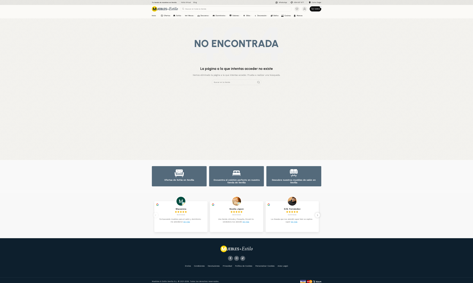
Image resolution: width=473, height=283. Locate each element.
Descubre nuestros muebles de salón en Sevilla (294, 181)
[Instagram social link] (236, 258)
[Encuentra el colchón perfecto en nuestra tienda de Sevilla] (236, 173)
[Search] (258, 82)
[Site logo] (165, 9)
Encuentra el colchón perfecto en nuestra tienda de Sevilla (237, 181)
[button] (317, 215)
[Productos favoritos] (297, 8)
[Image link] (236, 249)
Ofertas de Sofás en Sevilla (179, 180)
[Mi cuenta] (304, 8)
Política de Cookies (243, 266)
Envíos (188, 266)
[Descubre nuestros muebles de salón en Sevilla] (293, 173)
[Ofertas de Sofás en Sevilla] (179, 173)
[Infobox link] (281, 2)
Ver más (186, 222)
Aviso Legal (283, 266)
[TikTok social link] (242, 258)
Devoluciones (214, 266)
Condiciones (199, 266)
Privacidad (227, 266)
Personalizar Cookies (265, 266)
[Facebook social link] (230, 258)
